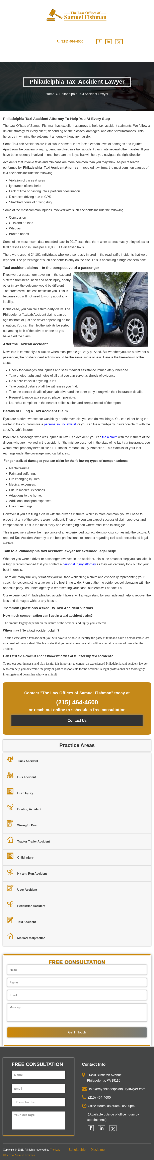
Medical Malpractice (31, 938)
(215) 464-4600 (72, 41)
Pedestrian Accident (31, 906)
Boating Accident (29, 809)
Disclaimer (98, 1149)
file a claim (109, 437)
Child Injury (25, 857)
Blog (88, 56)
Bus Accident (26, 777)
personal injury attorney (79, 564)
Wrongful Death (28, 825)
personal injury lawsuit (60, 424)
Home (7, 56)
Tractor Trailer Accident (33, 841)
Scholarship (77, 1149)
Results (74, 56)
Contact (103, 56)
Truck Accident (27, 761)
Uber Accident (27, 889)
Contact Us (77, 721)
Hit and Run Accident (32, 873)
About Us (53, 56)
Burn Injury (25, 793)
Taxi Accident (26, 922)
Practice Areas (27, 56)
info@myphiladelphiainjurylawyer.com (116, 1089)
